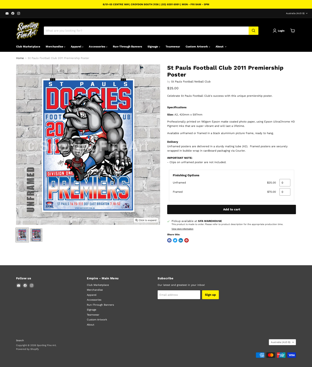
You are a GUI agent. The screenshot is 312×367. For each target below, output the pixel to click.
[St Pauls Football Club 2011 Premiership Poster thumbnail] (22, 235)
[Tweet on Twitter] (175, 240)
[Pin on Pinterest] (186, 240)
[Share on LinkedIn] (181, 240)
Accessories (97, 46)
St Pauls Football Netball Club (191, 81)
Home (20, 58)
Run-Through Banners (127, 46)
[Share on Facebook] (169, 240)
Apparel (76, 46)
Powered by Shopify (27, 349)
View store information (182, 229)
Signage (153, 46)
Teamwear (173, 46)
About (220, 46)
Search (20, 340)
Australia (295, 13)
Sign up (210, 294)
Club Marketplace (28, 46)
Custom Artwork (197, 46)
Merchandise (55, 46)
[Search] (253, 31)
